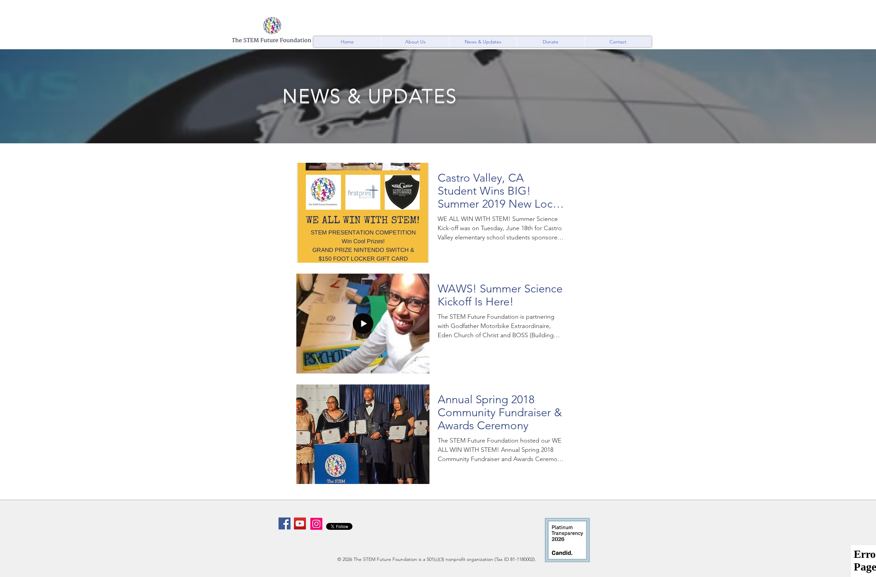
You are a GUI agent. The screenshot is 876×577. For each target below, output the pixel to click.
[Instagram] (316, 524)
